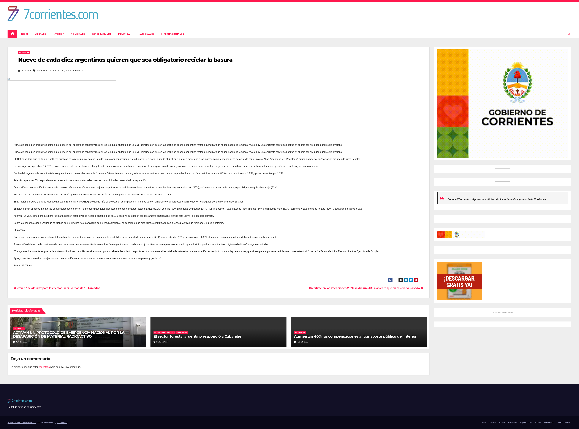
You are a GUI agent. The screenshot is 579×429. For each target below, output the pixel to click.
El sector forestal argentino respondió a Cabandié (197, 336)
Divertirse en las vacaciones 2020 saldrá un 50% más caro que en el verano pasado (365, 288)
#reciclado (58, 70)
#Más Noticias (44, 70)
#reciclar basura (74, 70)
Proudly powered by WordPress (22, 422)
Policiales (78, 34)
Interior (58, 34)
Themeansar (62, 422)
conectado (44, 367)
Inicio (24, 34)
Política (124, 34)
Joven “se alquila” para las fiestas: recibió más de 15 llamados (58, 288)
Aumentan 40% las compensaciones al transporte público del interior (355, 336)
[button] (569, 34)
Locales (40, 34)
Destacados (159, 332)
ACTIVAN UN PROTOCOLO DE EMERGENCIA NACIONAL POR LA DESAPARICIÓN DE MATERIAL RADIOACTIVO (68, 334)
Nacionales (146, 34)
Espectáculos (102, 34)
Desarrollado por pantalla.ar (503, 312)
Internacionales (172, 34)
